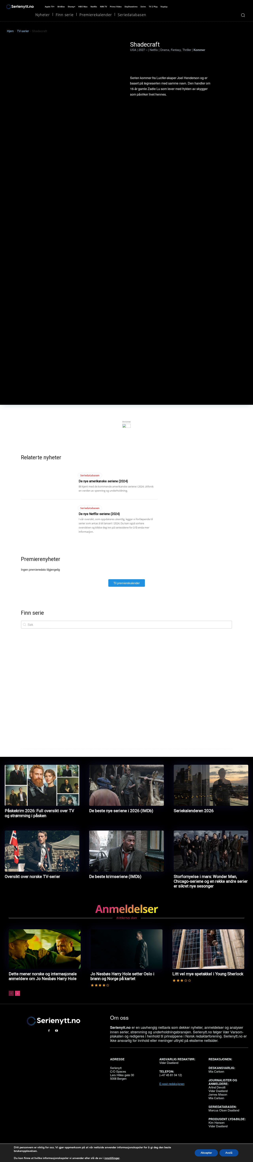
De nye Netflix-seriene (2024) (99, 514)
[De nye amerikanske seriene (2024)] (48, 482)
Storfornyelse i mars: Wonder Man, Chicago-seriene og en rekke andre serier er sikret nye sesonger (211, 881)
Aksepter (206, 1153)
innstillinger (111, 1158)
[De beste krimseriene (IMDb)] (126, 851)
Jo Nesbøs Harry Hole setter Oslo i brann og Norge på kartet (122, 976)
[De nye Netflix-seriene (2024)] (48, 514)
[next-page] (17, 993)
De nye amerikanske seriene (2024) (103, 481)
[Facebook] (49, 1030)
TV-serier (23, 31)
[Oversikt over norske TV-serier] (42, 851)
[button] (242, 15)
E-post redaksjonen (171, 1084)
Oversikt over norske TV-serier (32, 876)
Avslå (228, 1153)
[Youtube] (56, 1030)
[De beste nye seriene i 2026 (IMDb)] (126, 785)
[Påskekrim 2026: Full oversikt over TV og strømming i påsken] (42, 785)
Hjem (10, 31)
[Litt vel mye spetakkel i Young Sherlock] (208, 949)
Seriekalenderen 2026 (194, 810)
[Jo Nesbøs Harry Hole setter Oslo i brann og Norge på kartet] (126, 949)
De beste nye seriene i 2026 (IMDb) (121, 810)
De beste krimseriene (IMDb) (115, 876)
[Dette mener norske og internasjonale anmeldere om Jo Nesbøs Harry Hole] (45, 949)
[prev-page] (11, 993)
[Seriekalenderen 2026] (211, 785)
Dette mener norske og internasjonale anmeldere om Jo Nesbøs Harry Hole (43, 976)
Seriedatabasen (89, 475)
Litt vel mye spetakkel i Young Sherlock (207, 974)
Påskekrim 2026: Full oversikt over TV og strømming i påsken (39, 813)
